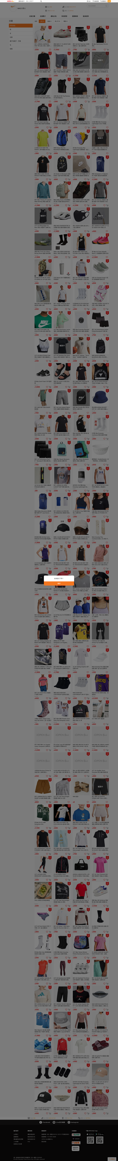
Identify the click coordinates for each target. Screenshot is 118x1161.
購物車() (104, 1)
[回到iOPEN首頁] (10, 1)
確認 (59, 583)
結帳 (109, 1)
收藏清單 (96, 1)
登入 (90, 1)
